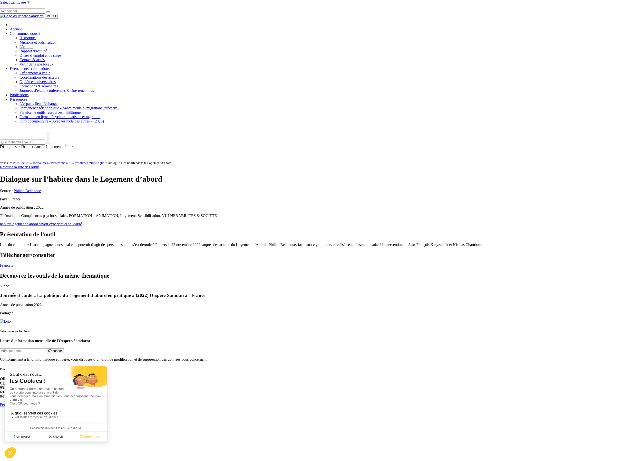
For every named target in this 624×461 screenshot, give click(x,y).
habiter (5, 224)
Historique (28, 38)
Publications (19, 95)
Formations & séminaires (39, 86)
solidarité (75, 224)
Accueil (16, 29)
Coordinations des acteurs (39, 77)
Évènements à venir (35, 73)
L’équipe (26, 47)
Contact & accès (32, 60)
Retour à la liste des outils (19, 167)
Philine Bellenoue (27, 191)
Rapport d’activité (33, 51)
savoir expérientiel (53, 224)
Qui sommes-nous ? (25, 33)
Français (6, 265)
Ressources (18, 99)
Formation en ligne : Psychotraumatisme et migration (60, 117)
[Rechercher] (48, 12)
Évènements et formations (29, 68)
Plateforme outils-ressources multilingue (50, 112)
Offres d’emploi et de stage (40, 55)
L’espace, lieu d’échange (39, 104)
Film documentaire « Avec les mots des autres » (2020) (62, 121)
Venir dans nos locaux (36, 64)
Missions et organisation (38, 42)
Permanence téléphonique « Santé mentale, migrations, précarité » (70, 108)
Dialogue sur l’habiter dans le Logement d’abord (37, 147)
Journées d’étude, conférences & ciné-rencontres (57, 90)
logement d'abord (25, 224)
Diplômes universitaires (38, 82)
